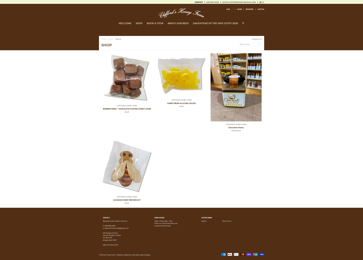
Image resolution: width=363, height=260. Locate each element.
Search (203, 221)
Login (239, 9)
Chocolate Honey (236, 128)
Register (249, 9)
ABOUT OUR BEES (178, 23)
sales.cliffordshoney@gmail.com (239, 2)
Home (103, 39)
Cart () (260, 9)
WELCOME (125, 23)
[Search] (243, 24)
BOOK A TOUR (155, 23)
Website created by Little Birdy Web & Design (133, 255)
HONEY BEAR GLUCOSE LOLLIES (181, 103)
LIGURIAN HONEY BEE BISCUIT (127, 200)
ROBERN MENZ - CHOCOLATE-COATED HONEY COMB (127, 109)
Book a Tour (226, 221)
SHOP (139, 23)
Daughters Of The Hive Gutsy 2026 (215, 23)
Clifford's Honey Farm (127, 106)
